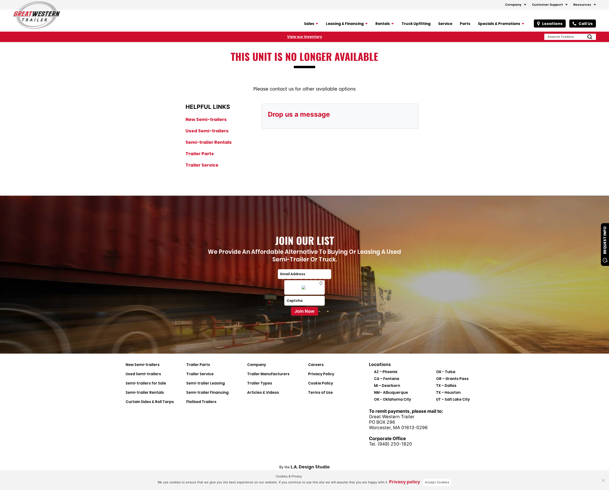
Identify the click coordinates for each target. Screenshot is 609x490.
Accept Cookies (437, 482)
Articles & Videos (263, 392)
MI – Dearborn (387, 385)
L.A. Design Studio (310, 467)
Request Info (605, 240)
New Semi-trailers (206, 119)
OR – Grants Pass (452, 378)
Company (513, 4)
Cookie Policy (320, 383)
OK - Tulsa (445, 371)
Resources (582, 4)
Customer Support (547, 4)
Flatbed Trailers (201, 401)
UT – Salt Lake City (453, 399)
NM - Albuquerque (391, 392)
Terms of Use (320, 392)
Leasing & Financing (345, 23)
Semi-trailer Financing (207, 392)
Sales (309, 23)
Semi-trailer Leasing (205, 383)
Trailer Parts (200, 154)
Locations (552, 23)
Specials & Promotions (499, 23)
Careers (316, 364)
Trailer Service (202, 165)
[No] (603, 480)
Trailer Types (259, 383)
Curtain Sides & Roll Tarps (150, 401)
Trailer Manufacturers (268, 373)
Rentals (382, 23)
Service (445, 23)
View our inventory (304, 36)
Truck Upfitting (416, 23)
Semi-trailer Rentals (209, 142)
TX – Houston (448, 392)
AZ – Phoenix (386, 371)
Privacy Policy (321, 373)
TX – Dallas (446, 385)
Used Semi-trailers (207, 131)
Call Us (586, 23)
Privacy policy (404, 482)
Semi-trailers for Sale (146, 383)
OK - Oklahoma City (392, 399)
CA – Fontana (386, 378)
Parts (465, 23)
